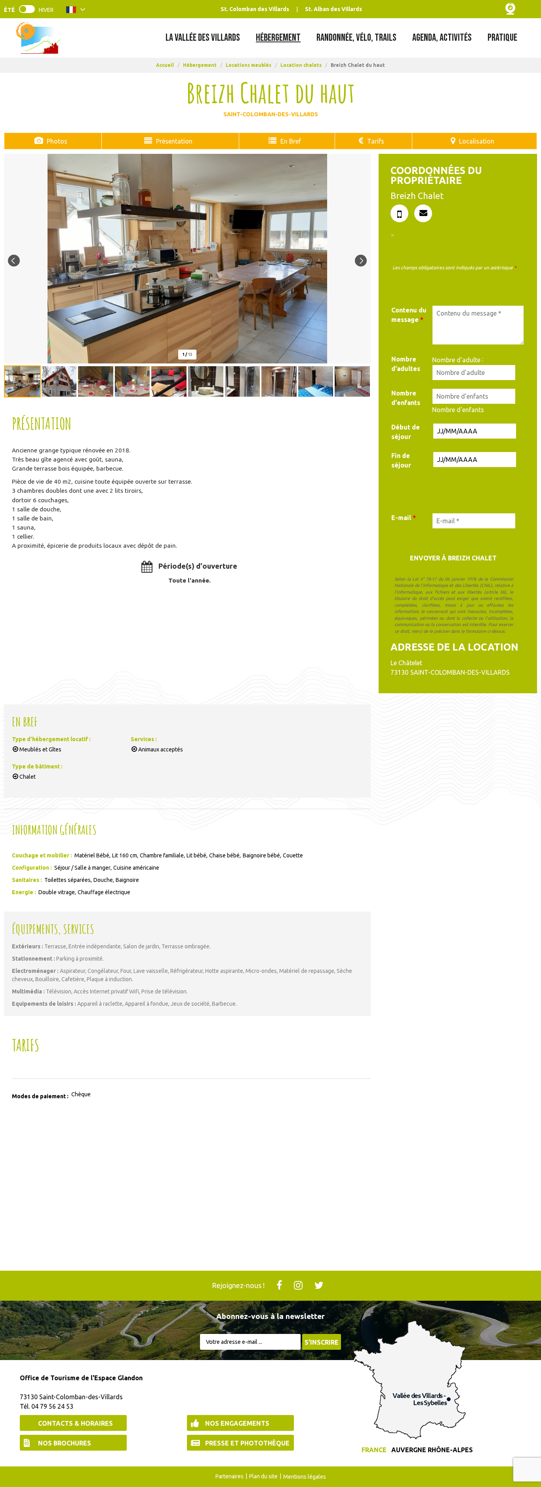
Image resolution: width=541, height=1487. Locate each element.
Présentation (174, 141)
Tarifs (375, 141)
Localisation (476, 141)
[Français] (76, 11)
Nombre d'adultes (405, 364)
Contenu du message (409, 314)
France (374, 1449)
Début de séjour (405, 432)
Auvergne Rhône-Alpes (432, 1449)
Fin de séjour (401, 460)
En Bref (290, 141)
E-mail (403, 517)
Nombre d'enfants (405, 398)
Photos (57, 141)
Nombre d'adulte (456, 359)
